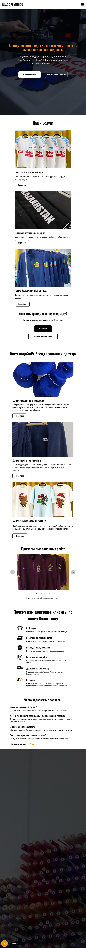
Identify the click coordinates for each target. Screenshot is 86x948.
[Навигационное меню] (82, 4)
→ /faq (30, 744)
